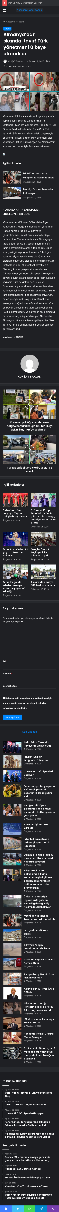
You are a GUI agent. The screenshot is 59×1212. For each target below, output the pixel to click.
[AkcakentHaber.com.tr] (29, 10)
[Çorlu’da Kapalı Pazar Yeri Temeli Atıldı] (12, 964)
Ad (5, 661)
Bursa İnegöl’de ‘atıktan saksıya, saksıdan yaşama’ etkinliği (14, 586)
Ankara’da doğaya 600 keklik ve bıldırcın (43, 583)
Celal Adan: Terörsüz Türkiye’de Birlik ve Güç (37, 744)
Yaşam (20, 21)
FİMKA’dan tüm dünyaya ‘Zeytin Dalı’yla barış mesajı (15, 513)
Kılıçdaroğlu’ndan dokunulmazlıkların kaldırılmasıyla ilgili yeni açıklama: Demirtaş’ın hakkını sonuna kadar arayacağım (38, 879)
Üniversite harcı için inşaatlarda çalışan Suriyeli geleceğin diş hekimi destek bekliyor (37, 902)
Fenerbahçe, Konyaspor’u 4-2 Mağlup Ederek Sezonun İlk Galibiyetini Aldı (39, 791)
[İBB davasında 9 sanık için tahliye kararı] (12, 1023)
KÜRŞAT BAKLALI (16, 61)
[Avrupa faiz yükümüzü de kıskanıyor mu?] (12, 979)
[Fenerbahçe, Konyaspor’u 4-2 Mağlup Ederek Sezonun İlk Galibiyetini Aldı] (12, 790)
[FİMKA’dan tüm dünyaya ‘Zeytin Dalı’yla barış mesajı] (15, 500)
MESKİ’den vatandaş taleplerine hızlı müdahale (39, 917)
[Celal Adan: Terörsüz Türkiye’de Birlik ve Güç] (12, 747)
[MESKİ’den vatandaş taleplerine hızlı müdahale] (12, 177)
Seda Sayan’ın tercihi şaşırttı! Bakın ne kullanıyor (15, 552)
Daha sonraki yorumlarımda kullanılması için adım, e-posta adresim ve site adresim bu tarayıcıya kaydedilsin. (27, 703)
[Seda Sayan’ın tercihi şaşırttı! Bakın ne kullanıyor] (15, 539)
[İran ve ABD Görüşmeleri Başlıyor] (12, 776)
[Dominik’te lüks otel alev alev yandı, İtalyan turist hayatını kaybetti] (12, 859)
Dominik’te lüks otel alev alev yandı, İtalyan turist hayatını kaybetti (38, 858)
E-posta (7, 673)
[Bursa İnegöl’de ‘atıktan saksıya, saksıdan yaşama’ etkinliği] (15, 572)
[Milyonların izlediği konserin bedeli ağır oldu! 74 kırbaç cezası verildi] (12, 1008)
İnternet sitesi (10, 686)
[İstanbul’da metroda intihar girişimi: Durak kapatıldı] (12, 843)
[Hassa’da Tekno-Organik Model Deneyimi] (12, 1038)
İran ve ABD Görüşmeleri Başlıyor (25, 2)
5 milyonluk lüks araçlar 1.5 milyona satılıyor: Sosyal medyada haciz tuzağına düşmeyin (40, 1053)
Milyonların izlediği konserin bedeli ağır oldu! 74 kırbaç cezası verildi (39, 1007)
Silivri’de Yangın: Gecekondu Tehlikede (37, 946)
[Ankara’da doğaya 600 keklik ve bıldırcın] (43, 572)
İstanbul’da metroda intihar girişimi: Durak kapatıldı (37, 842)
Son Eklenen (29, 731)
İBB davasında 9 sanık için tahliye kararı (39, 1020)
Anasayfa (10, 21)
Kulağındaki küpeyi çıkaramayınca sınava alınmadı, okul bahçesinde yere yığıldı (40, 810)
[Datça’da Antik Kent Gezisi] (12, 935)
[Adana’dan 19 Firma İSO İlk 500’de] (12, 993)
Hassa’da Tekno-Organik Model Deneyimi (39, 1035)
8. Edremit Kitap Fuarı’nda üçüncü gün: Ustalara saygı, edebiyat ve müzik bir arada (43, 516)
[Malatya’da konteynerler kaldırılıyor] (12, 193)
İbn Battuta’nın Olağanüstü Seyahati (36, 758)
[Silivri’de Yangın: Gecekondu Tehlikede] (12, 949)
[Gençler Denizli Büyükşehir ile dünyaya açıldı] (43, 539)
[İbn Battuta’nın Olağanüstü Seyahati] (12, 761)
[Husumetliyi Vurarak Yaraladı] (12, 829)
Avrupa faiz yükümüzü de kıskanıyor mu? (39, 976)
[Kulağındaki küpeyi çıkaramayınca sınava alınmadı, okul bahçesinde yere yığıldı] (12, 810)
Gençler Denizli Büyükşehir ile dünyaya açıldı (40, 552)
